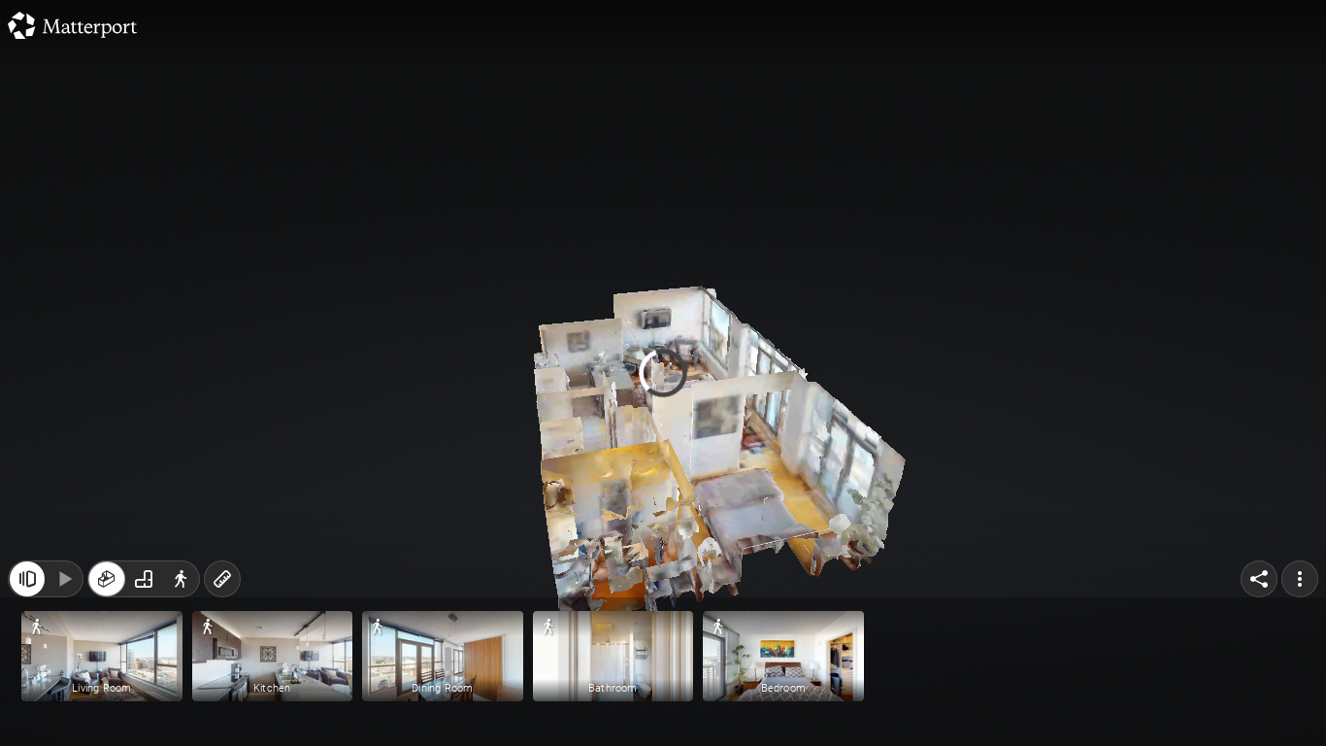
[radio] (106, 578)
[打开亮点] (27, 578)
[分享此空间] (1259, 578)
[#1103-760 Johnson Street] (663, 373)
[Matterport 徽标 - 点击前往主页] (72, 25)
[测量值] (222, 578)
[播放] (64, 578)
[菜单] (1299, 578)
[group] (143, 578)
